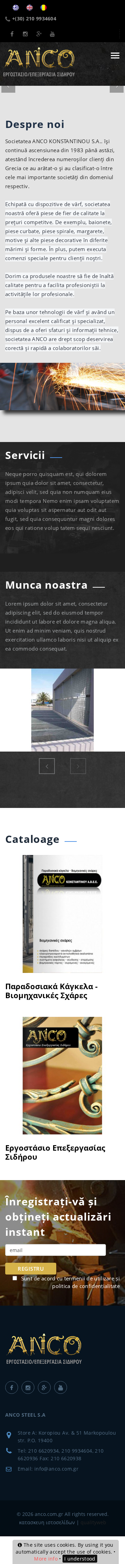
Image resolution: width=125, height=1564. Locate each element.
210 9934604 (76, 1450)
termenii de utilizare (89, 1278)
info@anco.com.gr (56, 1468)
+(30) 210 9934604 (34, 18)
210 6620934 (43, 1450)
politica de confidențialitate (86, 1285)
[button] (8, 86)
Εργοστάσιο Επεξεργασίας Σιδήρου (55, 1152)
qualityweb (93, 1522)
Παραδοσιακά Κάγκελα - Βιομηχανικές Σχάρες (51, 990)
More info (46, 1558)
